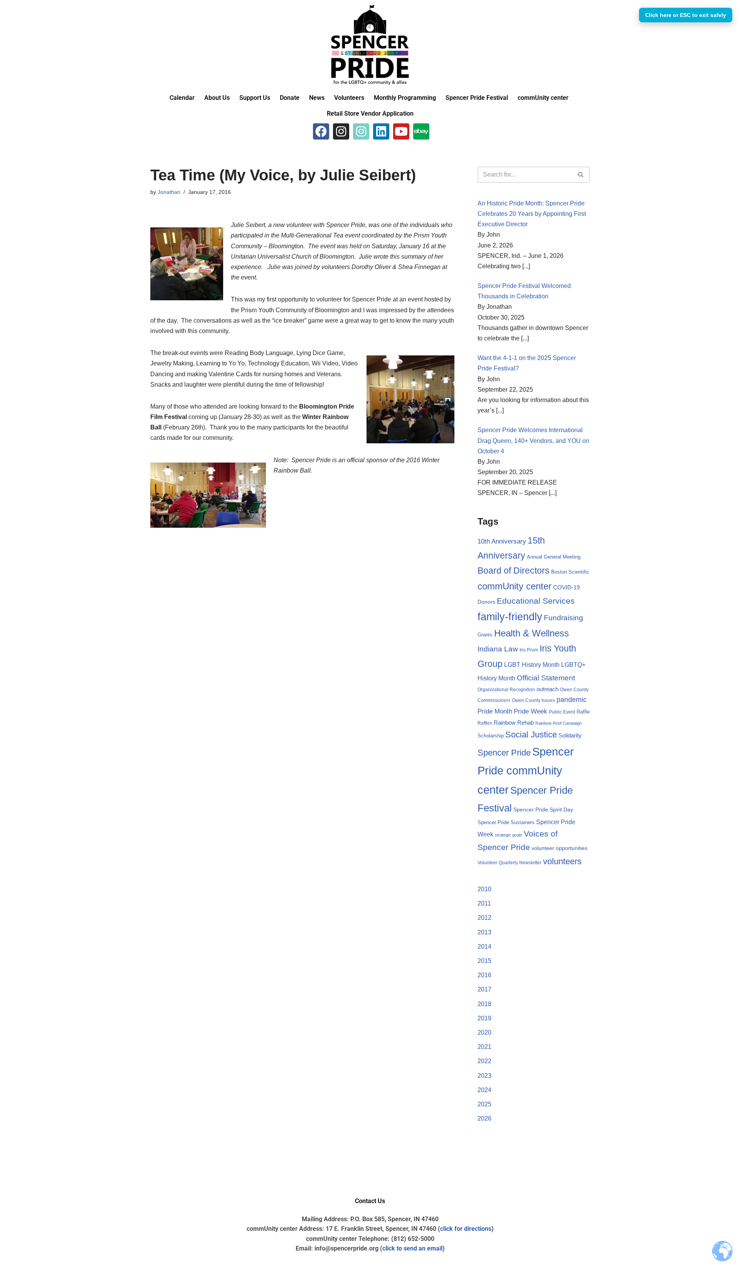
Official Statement (546, 678)
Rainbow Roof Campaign (558, 723)
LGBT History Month (532, 664)
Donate (289, 97)
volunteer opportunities (559, 848)
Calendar (182, 97)
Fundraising (563, 618)
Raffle (583, 712)
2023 (484, 1075)
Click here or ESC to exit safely (685, 15)
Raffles (485, 723)
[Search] (581, 175)
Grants (485, 635)
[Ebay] (421, 131)
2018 (484, 1004)
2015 (484, 961)
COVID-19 (566, 587)
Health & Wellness (531, 633)
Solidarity (570, 735)
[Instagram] (341, 131)
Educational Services (536, 600)
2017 (484, 989)
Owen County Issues (533, 700)
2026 (484, 1118)
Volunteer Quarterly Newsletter (510, 862)
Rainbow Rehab (514, 722)
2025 (484, 1104)
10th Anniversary (502, 541)
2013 (484, 932)
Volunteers (349, 97)
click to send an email (412, 1248)
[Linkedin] (381, 131)
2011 (484, 903)
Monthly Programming (405, 97)
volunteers (562, 861)
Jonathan (169, 192)
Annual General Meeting (553, 557)
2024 (484, 1090)
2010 (484, 889)
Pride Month (495, 711)
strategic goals (508, 835)
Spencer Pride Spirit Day (543, 809)
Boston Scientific (570, 572)
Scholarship (491, 736)
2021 (484, 1046)
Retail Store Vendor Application (370, 113)
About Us (217, 97)
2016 (484, 975)
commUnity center (543, 97)
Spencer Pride (504, 752)
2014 (484, 946)
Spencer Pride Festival (477, 97)
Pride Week (530, 711)
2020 (484, 1032)
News (317, 97)
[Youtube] (401, 131)
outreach (547, 689)
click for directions (465, 1228)
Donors (486, 602)
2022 (484, 1061)
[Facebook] (321, 131)
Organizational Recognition (506, 689)
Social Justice (531, 734)
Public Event (562, 712)
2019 (484, 1018)
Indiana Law (498, 649)
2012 (484, 917)
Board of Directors (514, 570)
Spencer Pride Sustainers (506, 822)
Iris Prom (529, 650)
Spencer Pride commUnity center (526, 770)
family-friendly (510, 617)
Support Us (254, 97)
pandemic (572, 700)
